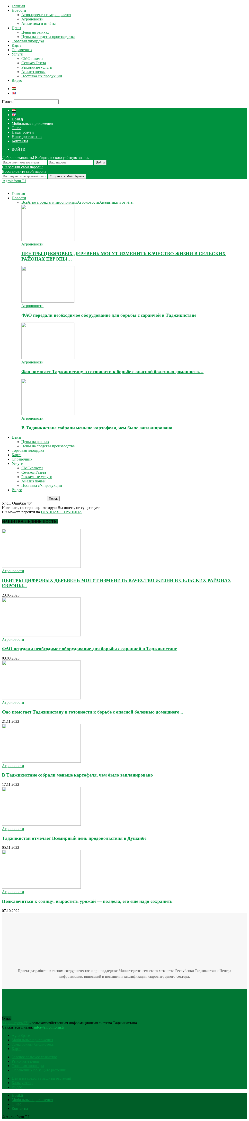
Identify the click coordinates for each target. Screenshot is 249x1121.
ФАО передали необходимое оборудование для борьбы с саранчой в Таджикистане (108, 315)
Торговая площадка (28, 41)
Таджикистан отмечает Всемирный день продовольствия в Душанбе (74, 838)
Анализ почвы (33, 72)
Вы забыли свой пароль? (22, 167)
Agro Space (21, 1035)
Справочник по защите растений (39, 1070)
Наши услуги (23, 132)
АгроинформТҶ (15, 1023)
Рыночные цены (25, 1061)
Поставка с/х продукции (41, 76)
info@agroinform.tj (49, 1027)
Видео (17, 80)
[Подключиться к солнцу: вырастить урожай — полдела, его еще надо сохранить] (41, 887)
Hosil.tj (17, 119)
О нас (16, 128)
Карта (16, 45)
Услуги (17, 54)
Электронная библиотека (32, 1044)
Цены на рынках (35, 32)
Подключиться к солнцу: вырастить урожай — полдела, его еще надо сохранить (87, 901)
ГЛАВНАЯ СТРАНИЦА (61, 512)
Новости (19, 10)
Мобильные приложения (32, 123)
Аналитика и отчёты (38, 23)
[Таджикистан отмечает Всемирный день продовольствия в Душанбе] (41, 824)
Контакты (20, 141)
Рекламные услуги (36, 67)
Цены (16, 28)
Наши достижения (27, 137)
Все (24, 202)
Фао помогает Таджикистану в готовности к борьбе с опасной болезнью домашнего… (112, 371)
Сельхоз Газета (33, 63)
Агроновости (32, 19)
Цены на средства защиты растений (41, 1078)
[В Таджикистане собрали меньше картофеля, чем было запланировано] (47, 414)
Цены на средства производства (48, 37)
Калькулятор (22, 1083)
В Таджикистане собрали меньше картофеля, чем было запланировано (96, 427)
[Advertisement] (90, 1000)
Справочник (22, 50)
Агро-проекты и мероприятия (46, 15)
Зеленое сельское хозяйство (34, 1057)
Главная (18, 6)
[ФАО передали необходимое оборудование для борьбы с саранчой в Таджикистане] (47, 301)
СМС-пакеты (32, 58)
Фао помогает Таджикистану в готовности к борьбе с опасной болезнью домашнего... (92, 711)
